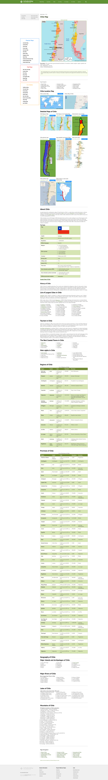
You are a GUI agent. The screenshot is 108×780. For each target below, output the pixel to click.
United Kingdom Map (27, 60)
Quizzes (79, 1)
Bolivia (80, 213)
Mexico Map (25, 53)
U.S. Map (60, 1)
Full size (60, 93)
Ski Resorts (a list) (75, 771)
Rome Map (25, 74)
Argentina (72, 213)
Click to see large (64, 19)
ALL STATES (25, 103)
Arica (58, 304)
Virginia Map (25, 101)
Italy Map (25, 51)
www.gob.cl (60, 276)
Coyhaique (59, 353)
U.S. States (66, 1)
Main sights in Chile (61, 86)
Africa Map (23, 18)
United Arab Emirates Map (28, 58)
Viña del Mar (44, 312)
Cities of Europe (75, 777)
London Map (25, 71)
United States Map (26, 62)
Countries (48, 1)
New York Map (25, 96)
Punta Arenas (76, 305)
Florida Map (25, 90)
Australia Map (25, 42)
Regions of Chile (60, 87)
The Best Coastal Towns (61, 85)
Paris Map (25, 73)
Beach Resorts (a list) (76, 769)
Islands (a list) (75, 773)
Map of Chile (43, 84)
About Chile (43, 87)
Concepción (60, 301)
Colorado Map (25, 89)
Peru (63, 213)
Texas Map (25, 99)
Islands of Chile (76, 85)
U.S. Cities (73, 1)
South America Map (34, 17)
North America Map (34, 15)
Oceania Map (33, 18)
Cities (54, 1)
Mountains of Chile (76, 88)
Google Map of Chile (45, 279)
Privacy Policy (41, 771)
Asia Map (23, 17)
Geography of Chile (76, 84)
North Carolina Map (27, 97)
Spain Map (25, 56)
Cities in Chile (43, 88)
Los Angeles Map (26, 76)
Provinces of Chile (60, 88)
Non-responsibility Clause (24, 772)
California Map (26, 87)
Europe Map (24, 15)
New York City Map (26, 69)
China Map (25, 46)
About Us (40, 769)
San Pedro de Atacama (45, 328)
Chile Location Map (44, 85)
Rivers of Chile (76, 86)
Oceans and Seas (75, 775)
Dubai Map (25, 78)
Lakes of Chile (75, 87)
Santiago (60, 236)
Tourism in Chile (60, 84)
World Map (42, 1)
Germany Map (25, 50)
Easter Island (44, 353)
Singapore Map (26, 55)
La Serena (43, 308)
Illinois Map (25, 94)
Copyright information (42, 773)
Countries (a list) (58, 773)
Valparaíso (57, 300)
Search (86, 1)
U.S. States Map (58, 775)
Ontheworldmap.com (28, 774)
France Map (25, 48)
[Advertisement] (54, 9)
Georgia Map (25, 92)
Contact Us (41, 775)
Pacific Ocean (51, 214)
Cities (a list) (58, 771)
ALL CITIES (25, 80)
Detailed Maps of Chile (45, 86)
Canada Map (25, 44)
